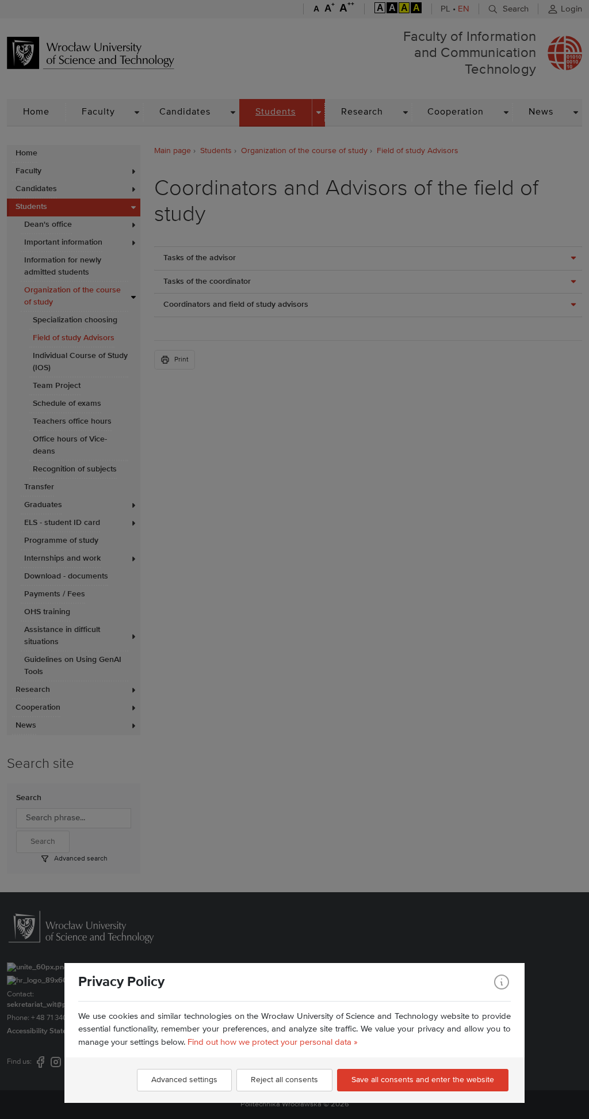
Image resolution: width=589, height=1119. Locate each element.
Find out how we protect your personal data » (273, 1042)
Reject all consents (284, 1080)
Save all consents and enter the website (422, 1080)
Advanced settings (184, 1080)
